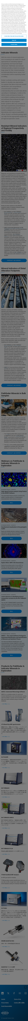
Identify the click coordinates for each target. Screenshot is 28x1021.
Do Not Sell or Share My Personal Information (14, 36)
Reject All (14, 40)
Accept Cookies (14, 44)
